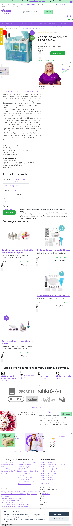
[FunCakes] (61, 399)
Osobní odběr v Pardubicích (50, 475)
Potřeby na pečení (9, 23)
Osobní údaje (5, 473)
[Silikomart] (51, 391)
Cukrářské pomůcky (21, 23)
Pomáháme (22, 475)
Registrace (67, 5)
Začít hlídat (65, 69)
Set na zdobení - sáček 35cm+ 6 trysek (17, 342)
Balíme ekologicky (24, 473)
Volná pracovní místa (25, 477)
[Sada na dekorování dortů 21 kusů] (54, 281)
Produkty (11, 27)
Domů (4, 27)
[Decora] (48, 399)
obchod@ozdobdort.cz (28, 452)
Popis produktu (9, 91)
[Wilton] (32, 399)
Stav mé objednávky (7, 462)
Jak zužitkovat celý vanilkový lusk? (12, 502)
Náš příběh (21, 469)
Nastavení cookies (59, 518)
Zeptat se (41, 88)
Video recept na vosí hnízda (10, 500)
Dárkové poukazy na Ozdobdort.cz (29, 462)
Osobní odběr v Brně (47, 462)
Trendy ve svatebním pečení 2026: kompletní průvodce (19, 494)
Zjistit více (16, 438)
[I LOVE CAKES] (26, 391)
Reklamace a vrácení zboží (9, 471)
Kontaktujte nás (63, 436)
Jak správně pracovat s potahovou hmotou (15, 507)
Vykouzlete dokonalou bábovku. (11, 498)
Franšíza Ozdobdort (24, 464)
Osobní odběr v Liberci (48, 467)
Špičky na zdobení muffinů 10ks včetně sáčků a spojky (17, 251)
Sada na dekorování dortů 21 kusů (53, 295)
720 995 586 (46, 498)
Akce (2, 23)
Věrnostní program (15, 5)
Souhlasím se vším (59, 514)
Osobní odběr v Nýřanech (49, 469)
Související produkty (31, 91)
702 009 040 (46, 494)
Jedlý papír (63, 23)
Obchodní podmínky (8, 469)
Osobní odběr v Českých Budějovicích (53, 464)
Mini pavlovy (5, 496)
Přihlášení (60, 5)
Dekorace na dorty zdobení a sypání (49, 23)
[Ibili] (12, 391)
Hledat (48, 12)
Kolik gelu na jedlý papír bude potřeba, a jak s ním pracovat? (20, 492)
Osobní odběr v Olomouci (49, 471)
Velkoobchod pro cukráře (26, 482)
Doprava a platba (4, 5)
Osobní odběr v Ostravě (48, 473)
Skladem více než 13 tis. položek (28, 471)
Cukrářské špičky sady (12, 28)
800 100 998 (17, 452)
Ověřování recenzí (24, 479)
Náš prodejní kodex (24, 484)
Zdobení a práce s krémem (39, 27)
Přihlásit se (66, 414)
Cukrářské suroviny (33, 23)
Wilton (17, 190)
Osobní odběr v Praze (48, 479)
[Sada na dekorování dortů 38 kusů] (54, 235)
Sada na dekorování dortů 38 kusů (53, 250)
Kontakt (10, 5)
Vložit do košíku (57, 53)
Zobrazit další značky (36, 407)
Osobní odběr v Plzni (47, 477)
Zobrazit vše (45, 483)
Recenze (19, 91)
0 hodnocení (55, 33)
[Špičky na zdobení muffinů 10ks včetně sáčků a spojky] (19, 235)
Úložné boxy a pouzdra (11, 186)
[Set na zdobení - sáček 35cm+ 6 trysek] (19, 326)
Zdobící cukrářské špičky (56, 27)
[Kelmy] (16, 399)
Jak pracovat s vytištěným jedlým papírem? (15, 504)
